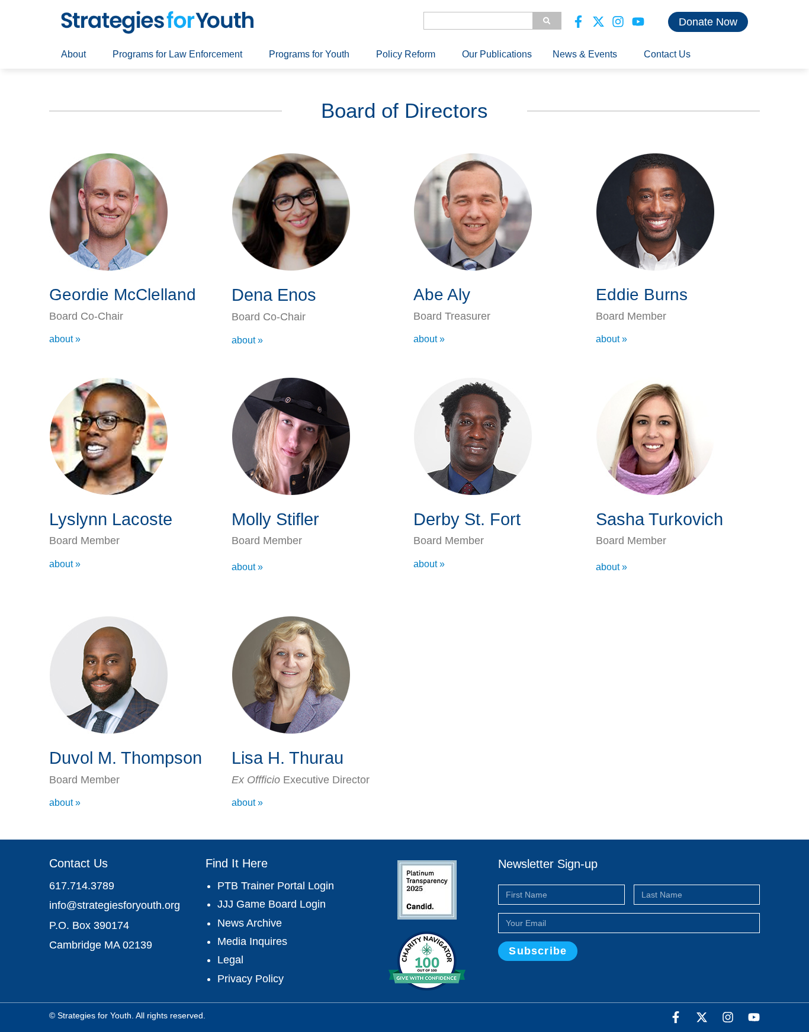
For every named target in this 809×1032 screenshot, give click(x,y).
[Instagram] (618, 22)
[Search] (546, 20)
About (73, 54)
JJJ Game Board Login (271, 904)
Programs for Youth (309, 54)
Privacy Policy (250, 979)
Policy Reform (405, 54)
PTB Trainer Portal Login (275, 886)
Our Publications (497, 54)
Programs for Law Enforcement (177, 54)
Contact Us (667, 54)
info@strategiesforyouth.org (114, 905)
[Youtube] (638, 22)
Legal (230, 960)
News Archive (249, 923)
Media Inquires (252, 941)
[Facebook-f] (579, 22)
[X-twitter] (599, 22)
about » (65, 339)
